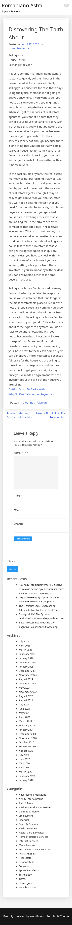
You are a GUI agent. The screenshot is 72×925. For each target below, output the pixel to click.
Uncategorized (27, 883)
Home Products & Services (33, 836)
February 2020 (27, 776)
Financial (24, 819)
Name (18, 496)
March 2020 (25, 771)
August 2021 (26, 700)
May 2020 (24, 763)
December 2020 (28, 733)
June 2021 (24, 708)
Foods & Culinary (28, 824)
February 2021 (27, 725)
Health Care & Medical (31, 832)
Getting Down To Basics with (27, 389)
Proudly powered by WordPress (23, 916)
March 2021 (25, 721)
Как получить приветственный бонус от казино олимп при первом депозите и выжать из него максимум (41, 589)
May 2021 (24, 712)
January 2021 (26, 729)
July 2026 (24, 641)
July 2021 (24, 704)
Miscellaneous (27, 845)
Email (18, 510)
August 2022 (26, 696)
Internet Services (28, 841)
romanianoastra (19, 48)
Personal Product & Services (34, 849)
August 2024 (26, 679)
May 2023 (24, 687)
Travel (22, 878)
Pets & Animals (27, 853)
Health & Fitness (28, 828)
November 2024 (28, 675)
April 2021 (24, 717)
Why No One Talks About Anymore (30, 394)
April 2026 (24, 645)
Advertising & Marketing (32, 794)
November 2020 (28, 738)
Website (19, 524)
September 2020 (28, 746)
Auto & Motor (26, 803)
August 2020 (26, 750)
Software (24, 866)
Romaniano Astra (22, 5)
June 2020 (24, 759)
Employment (26, 815)
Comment (21, 452)
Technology (25, 874)
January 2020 (26, 780)
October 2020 (26, 742)
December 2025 (28, 662)
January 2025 (26, 666)
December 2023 (28, 683)
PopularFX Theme (58, 916)
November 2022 (28, 691)
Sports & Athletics (29, 870)
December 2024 (28, 670)
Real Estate (25, 857)
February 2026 (27, 654)
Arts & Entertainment (31, 798)
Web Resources (27, 887)
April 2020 (24, 767)
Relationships (26, 862)
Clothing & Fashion (35, 402)
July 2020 (24, 755)
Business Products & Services (35, 807)
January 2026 (26, 658)
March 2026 (25, 649)
